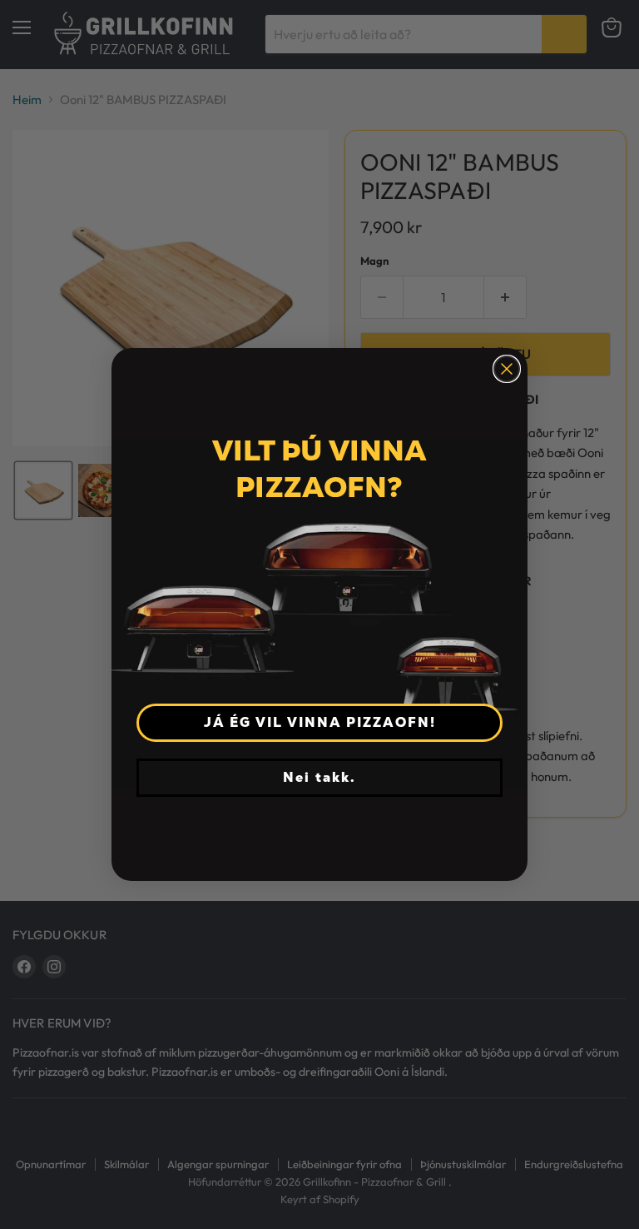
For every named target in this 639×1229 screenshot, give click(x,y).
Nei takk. (319, 777)
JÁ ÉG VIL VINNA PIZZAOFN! (320, 722)
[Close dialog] (506, 368)
